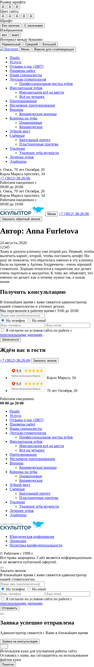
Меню (25, 49)
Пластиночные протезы (38, 144)
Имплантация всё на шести (41, 92)
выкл (15, 35)
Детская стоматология (28, 79)
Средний (31, 44)
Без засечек (11, 25)
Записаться (10, 339)
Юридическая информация (32, 537)
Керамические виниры (38, 114)
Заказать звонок (45, 360)
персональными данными (21, 335)
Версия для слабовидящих (54, 49)
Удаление (17, 148)
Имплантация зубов (26, 88)
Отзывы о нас (26, 66)
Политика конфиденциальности (36, 545)
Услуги (15, 62)
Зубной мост (20, 131)
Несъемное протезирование (32, 105)
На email (39, 320)
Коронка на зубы (23, 118)
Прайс (15, 58)
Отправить (9, 608)
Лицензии (18, 541)
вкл (4, 35)
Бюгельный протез (34, 140)
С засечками (33, 25)
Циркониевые (30, 122)
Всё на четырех (32, 97)
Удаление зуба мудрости (39, 153)
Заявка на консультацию (20, 641)
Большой (49, 44)
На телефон (15, 320)
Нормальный (11, 44)
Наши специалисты (26, 75)
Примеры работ (22, 71)
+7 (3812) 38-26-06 (15, 178)
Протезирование (23, 101)
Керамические (31, 127)
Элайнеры (18, 161)
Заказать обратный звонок (21, 219)
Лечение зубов (22, 157)
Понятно (8, 664)
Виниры (16, 110)
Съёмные (17, 135)
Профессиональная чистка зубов (46, 84)
